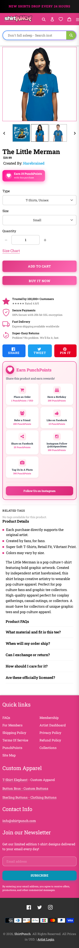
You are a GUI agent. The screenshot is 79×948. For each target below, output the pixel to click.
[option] (21, 133)
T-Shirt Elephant (15, 780)
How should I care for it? (27, 666)
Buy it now (39, 281)
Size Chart (11, 250)
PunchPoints (12, 747)
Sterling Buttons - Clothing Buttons (29, 797)
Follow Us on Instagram (39, 491)
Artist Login (45, 939)
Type (6, 191)
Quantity (9, 231)
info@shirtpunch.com (19, 821)
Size (5, 211)
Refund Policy (50, 740)
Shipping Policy (14, 732)
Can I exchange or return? (28, 654)
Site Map (9, 755)
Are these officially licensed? (30, 677)
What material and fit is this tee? (33, 632)
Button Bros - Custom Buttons (25, 788)
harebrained (34, 163)
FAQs (6, 717)
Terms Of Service (15, 740)
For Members (12, 725)
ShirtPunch (22, 934)
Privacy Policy (50, 732)
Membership (49, 717)
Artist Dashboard (53, 725)
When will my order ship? (28, 643)
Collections (48, 747)
